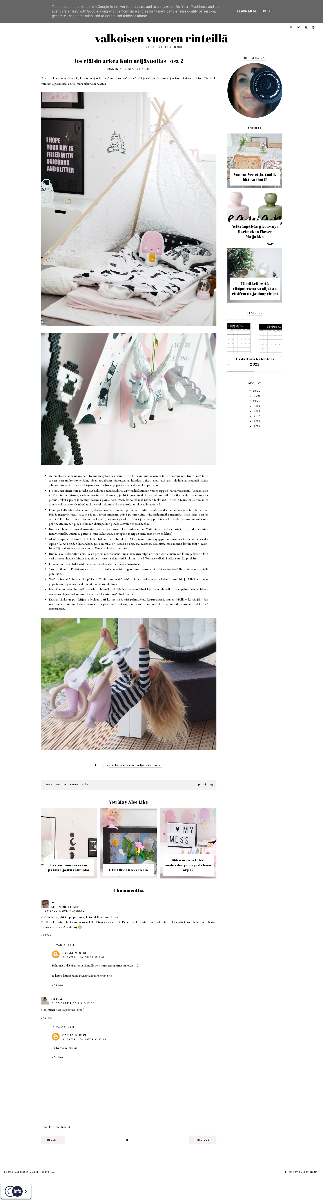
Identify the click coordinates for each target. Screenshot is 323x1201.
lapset (49, 784)
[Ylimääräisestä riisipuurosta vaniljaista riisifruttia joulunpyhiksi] (254, 301)
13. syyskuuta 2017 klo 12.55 (73, 1003)
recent (52, 1139)
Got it (267, 11)
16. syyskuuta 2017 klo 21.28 (84, 1039)
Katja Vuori (74, 952)
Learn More (247, 11)
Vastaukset (65, 945)
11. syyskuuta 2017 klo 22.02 (63, 910)
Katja (57, 999)
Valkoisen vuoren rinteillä (161, 38)
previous (203, 1139)
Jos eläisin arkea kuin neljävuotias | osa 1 (135, 765)
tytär (85, 784)
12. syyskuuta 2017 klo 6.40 (83, 957)
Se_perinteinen (65, 906)
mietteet (62, 784)
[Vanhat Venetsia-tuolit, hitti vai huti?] (254, 187)
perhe (74, 784)
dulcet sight (308, 1172)
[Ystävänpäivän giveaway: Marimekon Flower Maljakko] (254, 244)
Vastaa (46, 935)
